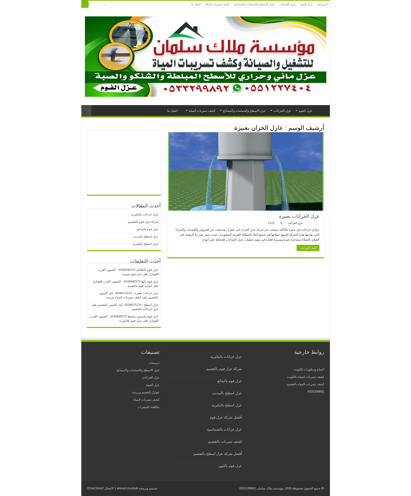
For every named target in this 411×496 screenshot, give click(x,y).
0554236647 (95, 488)
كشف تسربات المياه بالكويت (305, 377)
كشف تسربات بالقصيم (225, 441)
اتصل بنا (196, 4)
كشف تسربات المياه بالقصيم (305, 384)
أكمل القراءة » (308, 248)
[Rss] (113, 4)
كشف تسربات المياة (217, 4)
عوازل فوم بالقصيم (139, 285)
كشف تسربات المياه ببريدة (123, 297)
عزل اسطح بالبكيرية (145, 244)
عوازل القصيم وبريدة (146, 392)
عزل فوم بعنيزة (132, 274)
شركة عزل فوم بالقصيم (143, 222)
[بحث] (84, 4)
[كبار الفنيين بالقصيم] (205, 55)
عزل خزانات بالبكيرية (144, 214)
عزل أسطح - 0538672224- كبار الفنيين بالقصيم (128, 304)
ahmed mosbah (127, 488)
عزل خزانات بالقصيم (145, 309)
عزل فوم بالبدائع (147, 229)
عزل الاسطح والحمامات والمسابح (254, 4)
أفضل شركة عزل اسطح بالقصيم (217, 454)
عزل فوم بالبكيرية (130, 320)
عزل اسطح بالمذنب (145, 236)
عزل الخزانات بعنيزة (299, 216)
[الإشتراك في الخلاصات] (168, 127)
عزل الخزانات (287, 4)
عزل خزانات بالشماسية (224, 429)
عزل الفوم (306, 4)
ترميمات (154, 363)
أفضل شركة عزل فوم (226, 417)
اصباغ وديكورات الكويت (309, 369)
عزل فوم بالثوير (230, 466)
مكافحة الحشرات (148, 407)
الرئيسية (323, 4)
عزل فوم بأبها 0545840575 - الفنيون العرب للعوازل (125, 281)
